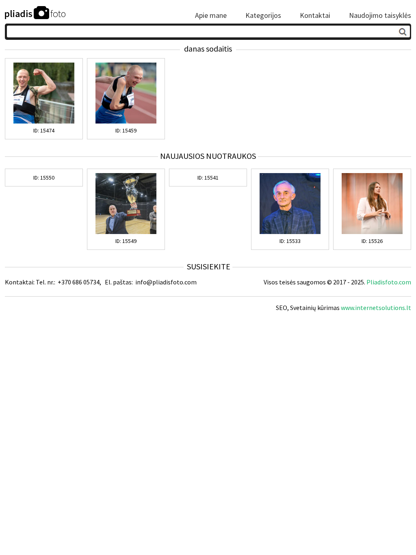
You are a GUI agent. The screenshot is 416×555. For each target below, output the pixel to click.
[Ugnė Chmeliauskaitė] (372, 232)
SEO (281, 308)
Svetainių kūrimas (315, 308)
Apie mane (211, 15)
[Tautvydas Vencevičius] (125, 232)
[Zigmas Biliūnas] (290, 232)
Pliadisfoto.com (388, 282)
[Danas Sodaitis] (43, 121)
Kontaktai (315, 15)
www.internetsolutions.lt (376, 308)
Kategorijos (263, 15)
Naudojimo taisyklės (380, 15)
